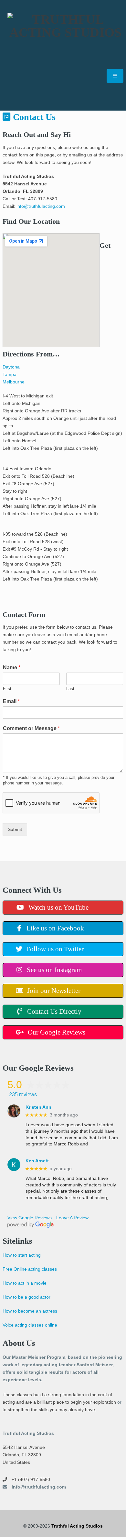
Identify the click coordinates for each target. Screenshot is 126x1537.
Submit (15, 829)
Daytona (11, 366)
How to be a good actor (26, 1297)
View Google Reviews (29, 1217)
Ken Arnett (37, 1160)
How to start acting (22, 1255)
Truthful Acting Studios (77, 1526)
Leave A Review (72, 1217)
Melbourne (14, 381)
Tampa (9, 374)
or (119, 1402)
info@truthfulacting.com (40, 206)
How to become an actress (30, 1311)
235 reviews (23, 1094)
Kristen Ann (38, 1107)
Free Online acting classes (30, 1269)
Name (11, 667)
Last (70, 688)
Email (11, 701)
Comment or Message (31, 728)
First (7, 688)
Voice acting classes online (30, 1325)
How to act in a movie (25, 1283)
